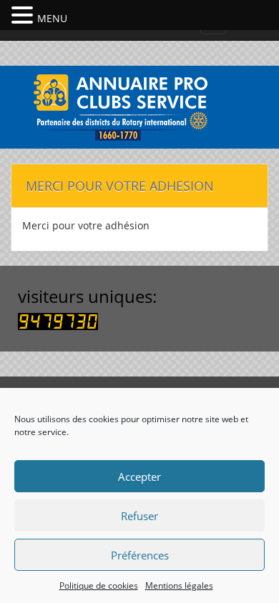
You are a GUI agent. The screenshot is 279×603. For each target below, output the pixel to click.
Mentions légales (179, 585)
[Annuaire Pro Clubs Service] (139, 105)
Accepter (139, 476)
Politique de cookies (98, 585)
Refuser (139, 516)
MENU (52, 18)
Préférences (140, 555)
